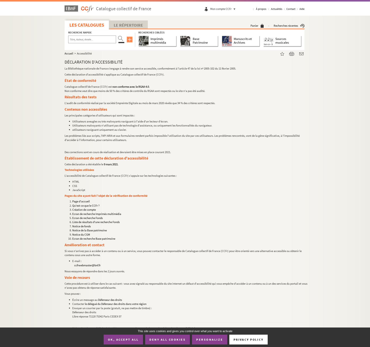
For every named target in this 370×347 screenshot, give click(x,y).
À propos (261, 9)
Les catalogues (86, 25)
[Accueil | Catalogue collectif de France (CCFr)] (280, 53)
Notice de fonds (81, 226)
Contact (290, 9)
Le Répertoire (128, 25)
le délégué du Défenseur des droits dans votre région (115, 304)
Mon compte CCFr (220, 9)
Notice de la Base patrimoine (89, 230)
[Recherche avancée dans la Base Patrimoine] (186, 41)
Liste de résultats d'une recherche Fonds (96, 222)
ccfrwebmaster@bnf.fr (87, 265)
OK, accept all (123, 339)
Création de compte (84, 209)
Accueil (69, 53)
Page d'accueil (81, 201)
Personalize (209, 339)
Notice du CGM (81, 234)
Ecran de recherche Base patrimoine (93, 238)
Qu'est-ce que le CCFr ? (85, 205)
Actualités (276, 9)
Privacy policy (248, 339)
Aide (301, 9)
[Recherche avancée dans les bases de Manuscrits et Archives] (228, 41)
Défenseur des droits (110, 300)
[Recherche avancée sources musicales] (269, 41)
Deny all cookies (167, 339)
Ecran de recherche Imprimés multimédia (96, 214)
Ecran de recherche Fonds (87, 218)
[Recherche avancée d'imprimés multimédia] (144, 41)
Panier (254, 25)
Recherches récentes (286, 25)
